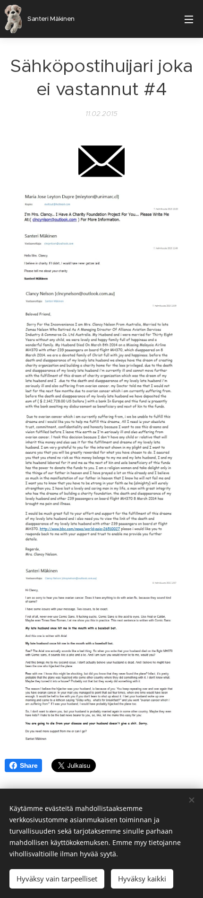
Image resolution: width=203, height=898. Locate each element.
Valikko (188, 18)
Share (28, 765)
